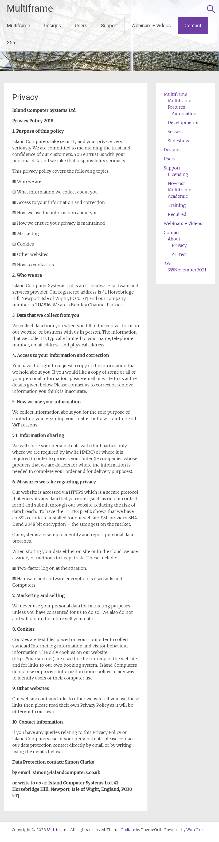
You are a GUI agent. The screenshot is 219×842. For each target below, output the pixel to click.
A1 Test (179, 254)
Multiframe (30, 8)
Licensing (178, 174)
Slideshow (178, 140)
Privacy (179, 245)
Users (81, 25)
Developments (183, 122)
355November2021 (187, 269)
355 (11, 42)
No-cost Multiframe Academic (179, 190)
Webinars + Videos (151, 25)
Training (177, 205)
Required (177, 214)
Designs (52, 25)
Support (109, 25)
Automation (184, 113)
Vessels (175, 131)
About (174, 239)
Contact (193, 25)
